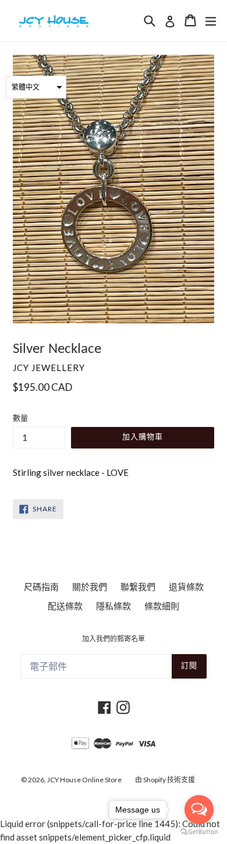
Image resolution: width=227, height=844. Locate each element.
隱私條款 (113, 606)
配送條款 (65, 606)
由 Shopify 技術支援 (165, 779)
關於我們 (89, 586)
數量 (20, 417)
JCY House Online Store (84, 779)
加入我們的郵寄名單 (113, 639)
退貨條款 (186, 586)
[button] (36, 87)
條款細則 (161, 606)
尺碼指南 (41, 586)
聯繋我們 (137, 586)
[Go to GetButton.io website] (199, 832)
